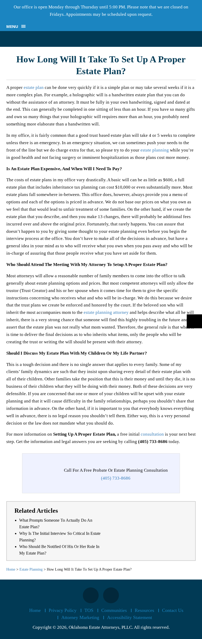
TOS (88, 610)
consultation (153, 434)
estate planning (154, 150)
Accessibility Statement (129, 617)
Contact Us (172, 610)
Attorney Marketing (80, 617)
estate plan (34, 87)
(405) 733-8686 (115, 478)
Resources (144, 610)
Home (35, 610)
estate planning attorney (106, 312)
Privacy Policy (63, 610)
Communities (114, 610)
